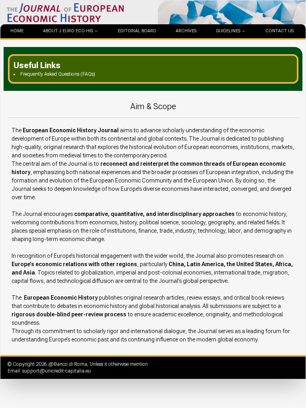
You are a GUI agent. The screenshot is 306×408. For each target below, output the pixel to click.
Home (17, 30)
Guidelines (228, 30)
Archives (186, 30)
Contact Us (279, 30)
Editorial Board (137, 30)
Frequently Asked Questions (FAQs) (57, 74)
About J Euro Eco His (68, 30)
